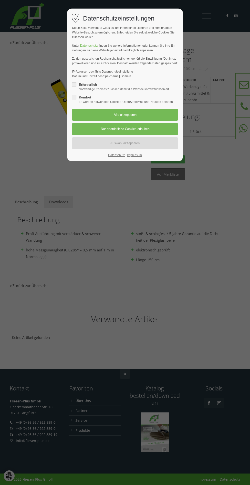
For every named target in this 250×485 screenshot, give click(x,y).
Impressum (134, 155)
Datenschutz (89, 45)
